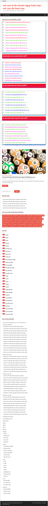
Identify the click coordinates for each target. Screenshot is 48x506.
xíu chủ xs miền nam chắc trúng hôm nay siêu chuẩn (14, 412)
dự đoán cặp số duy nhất (7, 217)
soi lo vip (30, 224)
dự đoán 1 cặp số (30, 215)
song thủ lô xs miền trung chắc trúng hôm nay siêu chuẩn (15, 392)
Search (16, 191)
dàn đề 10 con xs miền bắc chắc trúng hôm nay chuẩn (14, 345)
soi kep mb (5, 224)
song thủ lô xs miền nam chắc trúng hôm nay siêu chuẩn (15, 414)
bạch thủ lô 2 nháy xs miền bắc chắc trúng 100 (13, 326)
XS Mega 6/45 (8, 248)
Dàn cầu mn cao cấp (7, 395)
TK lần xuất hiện (9, 292)
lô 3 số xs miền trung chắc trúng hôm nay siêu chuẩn (14, 384)
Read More (4, 185)
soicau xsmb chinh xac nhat (8, 220)
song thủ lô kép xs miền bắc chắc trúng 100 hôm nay (14, 369)
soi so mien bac (19, 226)
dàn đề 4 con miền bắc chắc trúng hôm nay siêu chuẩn (14, 339)
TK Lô (4, 459)
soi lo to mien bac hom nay (22, 224)
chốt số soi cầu (9, 215)
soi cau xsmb (40, 219)
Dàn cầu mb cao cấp (7, 354)
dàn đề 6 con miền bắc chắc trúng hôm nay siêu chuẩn (14, 341)
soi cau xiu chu (34, 219)
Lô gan (6, 276)
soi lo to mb (14, 224)
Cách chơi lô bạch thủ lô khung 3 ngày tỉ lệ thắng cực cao (18, 177)
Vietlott (7, 246)
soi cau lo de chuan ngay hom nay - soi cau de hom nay (18, 178)
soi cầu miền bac (38, 220)
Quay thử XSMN (9, 314)
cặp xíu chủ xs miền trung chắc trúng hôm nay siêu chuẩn (15, 377)
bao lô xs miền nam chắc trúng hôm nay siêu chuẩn (14, 397)
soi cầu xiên (19, 222)
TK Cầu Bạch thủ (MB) (10, 259)
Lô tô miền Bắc (8, 297)
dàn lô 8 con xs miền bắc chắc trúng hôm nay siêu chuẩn (15, 356)
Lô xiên (7, 278)
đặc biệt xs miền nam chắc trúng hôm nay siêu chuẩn (14, 399)
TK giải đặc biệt (8, 289)
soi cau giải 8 (5, 219)
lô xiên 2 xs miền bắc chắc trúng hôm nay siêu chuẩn (14, 360)
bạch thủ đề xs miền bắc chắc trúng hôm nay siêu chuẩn (15, 330)
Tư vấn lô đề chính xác (7, 418)
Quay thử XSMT (9, 311)
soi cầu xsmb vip (31, 222)
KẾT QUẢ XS (5, 420)
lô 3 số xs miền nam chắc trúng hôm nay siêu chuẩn (14, 409)
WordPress (39, 502)
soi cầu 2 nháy (20, 220)
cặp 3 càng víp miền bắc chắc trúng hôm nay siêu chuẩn (14, 199)
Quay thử (7, 306)
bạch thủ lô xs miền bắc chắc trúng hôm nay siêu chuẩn (14, 207)
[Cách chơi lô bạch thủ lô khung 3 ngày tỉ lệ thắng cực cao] (24, 162)
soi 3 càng (19, 217)
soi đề (24, 226)
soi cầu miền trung (6, 222)
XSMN (6, 237)
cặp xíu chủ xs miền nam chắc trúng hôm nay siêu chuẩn (15, 401)
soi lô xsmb (41, 224)
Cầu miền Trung (8, 273)
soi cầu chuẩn (26, 220)
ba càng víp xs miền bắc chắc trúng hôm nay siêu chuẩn (15, 328)
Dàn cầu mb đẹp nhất (7, 324)
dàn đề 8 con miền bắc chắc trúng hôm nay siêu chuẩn (14, 201)
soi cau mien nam (17, 219)
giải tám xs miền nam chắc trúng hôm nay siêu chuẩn (14, 403)
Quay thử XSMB (9, 308)
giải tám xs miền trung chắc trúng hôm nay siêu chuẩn (14, 382)
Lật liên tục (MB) (9, 262)
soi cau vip (28, 219)
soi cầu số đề (13, 222)
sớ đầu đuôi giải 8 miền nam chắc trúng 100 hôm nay (14, 407)
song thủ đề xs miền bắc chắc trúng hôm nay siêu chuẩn (15, 367)
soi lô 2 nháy (35, 224)
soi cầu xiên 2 (24, 222)
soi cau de (39, 217)
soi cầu (15, 220)
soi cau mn (23, 219)
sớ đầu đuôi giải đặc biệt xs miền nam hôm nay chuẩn (14, 405)
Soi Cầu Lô (32, 220)
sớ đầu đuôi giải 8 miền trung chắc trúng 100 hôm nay (14, 386)
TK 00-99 (7, 295)
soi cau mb (11, 219)
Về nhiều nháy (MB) (9, 267)
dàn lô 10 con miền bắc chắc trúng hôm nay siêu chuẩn (15, 347)
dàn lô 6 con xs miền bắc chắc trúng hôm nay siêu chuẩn (15, 352)
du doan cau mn (16, 215)
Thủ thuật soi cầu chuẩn (7, 175)
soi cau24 (34, 217)
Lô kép (6, 281)
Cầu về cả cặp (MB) (7, 450)
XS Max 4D (7, 251)
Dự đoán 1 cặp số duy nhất (39, 215)
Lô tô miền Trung (9, 303)
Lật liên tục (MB (6, 448)
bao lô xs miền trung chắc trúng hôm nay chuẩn (13, 375)
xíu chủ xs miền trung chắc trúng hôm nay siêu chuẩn (14, 390)
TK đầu (7, 284)
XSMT (6, 240)
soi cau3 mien (29, 217)
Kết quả (7, 243)
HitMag (44, 502)
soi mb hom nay (5, 226)
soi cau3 (23, 217)
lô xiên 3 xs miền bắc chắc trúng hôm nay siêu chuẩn (14, 205)
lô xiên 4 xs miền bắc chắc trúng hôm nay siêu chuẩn (14, 365)
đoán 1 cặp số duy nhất (37, 226)
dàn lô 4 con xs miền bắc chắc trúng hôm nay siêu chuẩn (15, 203)
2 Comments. (31, 178)
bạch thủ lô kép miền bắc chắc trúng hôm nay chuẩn (14, 332)
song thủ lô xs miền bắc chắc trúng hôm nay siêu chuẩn (15, 371)
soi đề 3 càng (29, 226)
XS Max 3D (7, 256)
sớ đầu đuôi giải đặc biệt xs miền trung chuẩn (13, 388)
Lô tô (4, 478)
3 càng (4, 215)
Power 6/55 (8, 254)
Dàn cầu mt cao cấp (7, 373)
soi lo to (9, 224)
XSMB (6, 235)
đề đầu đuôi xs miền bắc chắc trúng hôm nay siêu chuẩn (15, 358)
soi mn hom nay (12, 226)
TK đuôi (7, 286)
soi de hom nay (38, 222)
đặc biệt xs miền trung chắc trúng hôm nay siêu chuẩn (14, 380)
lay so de (14, 217)
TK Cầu (4, 444)
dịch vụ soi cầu (22, 215)
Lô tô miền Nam (8, 300)
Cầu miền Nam (8, 270)
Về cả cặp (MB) (8, 265)
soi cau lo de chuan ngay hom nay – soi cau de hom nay (22, 7)
